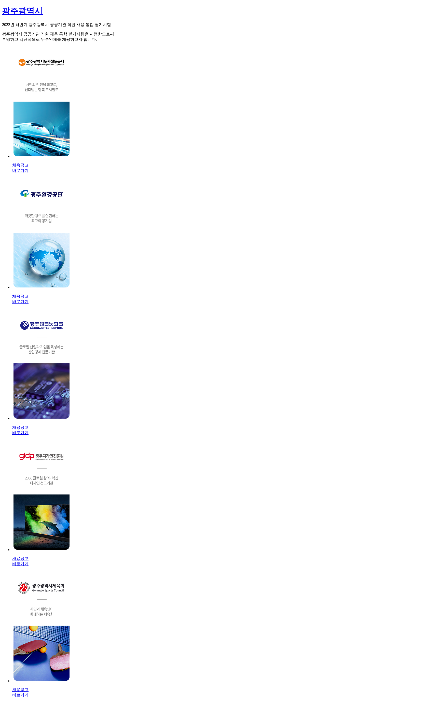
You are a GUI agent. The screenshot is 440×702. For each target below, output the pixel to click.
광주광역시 (22, 10)
